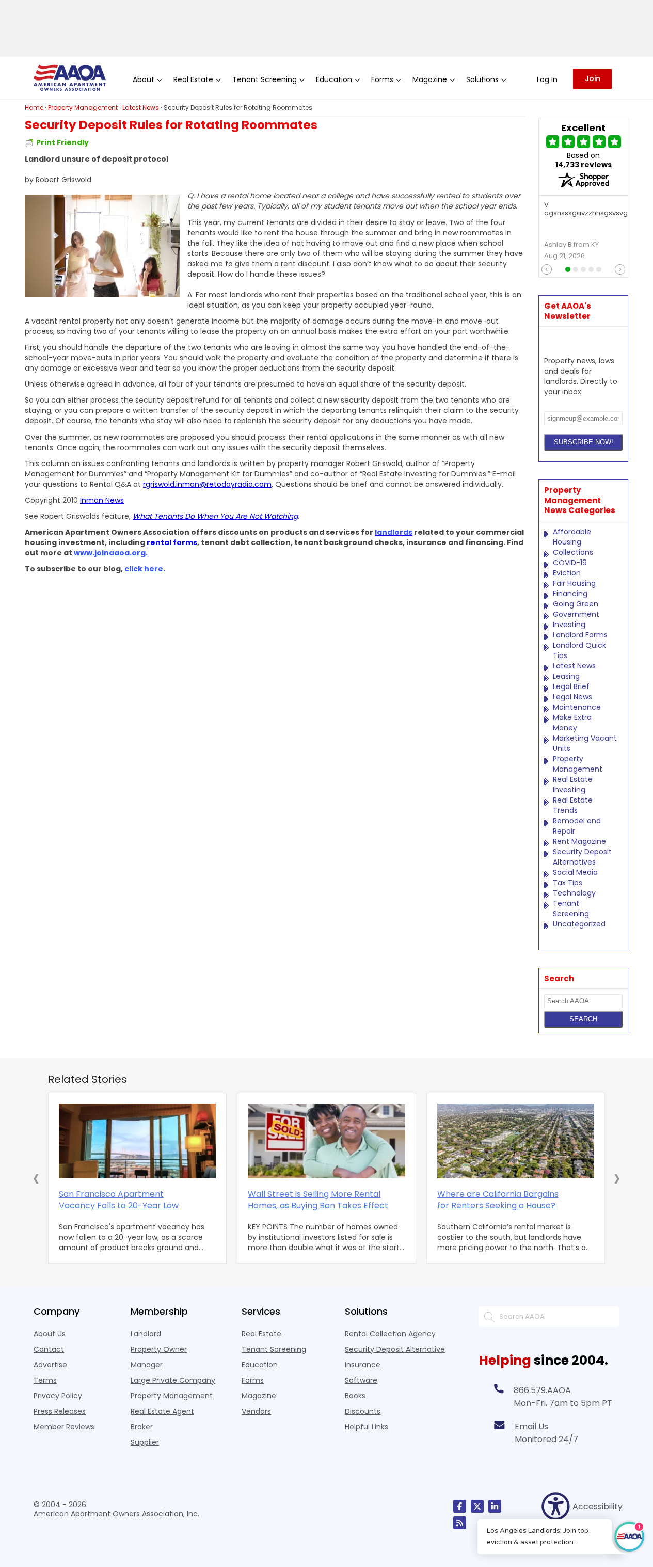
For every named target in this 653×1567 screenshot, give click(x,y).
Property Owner (159, 1349)
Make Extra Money (572, 722)
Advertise (50, 1365)
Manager (147, 1365)
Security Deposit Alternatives (582, 856)
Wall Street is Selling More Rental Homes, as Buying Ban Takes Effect (318, 1200)
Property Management (577, 764)
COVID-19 (570, 562)
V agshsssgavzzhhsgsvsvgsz (589, 209)
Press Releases (60, 1411)
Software (361, 1380)
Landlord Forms (580, 635)
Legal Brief (571, 686)
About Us (50, 1334)
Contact (49, 1349)
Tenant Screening (571, 908)
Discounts (362, 1411)
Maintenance (577, 707)
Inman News (102, 500)
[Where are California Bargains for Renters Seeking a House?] (515, 1141)
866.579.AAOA (542, 1390)
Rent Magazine (579, 841)
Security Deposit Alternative (395, 1349)
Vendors (256, 1411)
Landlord (146, 1334)
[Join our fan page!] (459, 1506)
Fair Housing (574, 583)
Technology (574, 893)
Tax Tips (567, 882)
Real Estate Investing (573, 784)
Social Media (575, 872)
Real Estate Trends (573, 805)
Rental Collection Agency (390, 1334)
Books (355, 1395)
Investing (569, 624)
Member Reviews (64, 1426)
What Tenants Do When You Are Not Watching (215, 516)
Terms (45, 1380)
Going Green (575, 604)
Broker (142, 1426)
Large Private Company (173, 1380)
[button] (36, 1177)
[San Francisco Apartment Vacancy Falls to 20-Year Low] (137, 1141)
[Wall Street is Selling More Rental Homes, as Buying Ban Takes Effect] (326, 1141)
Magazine (259, 1395)
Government (576, 614)
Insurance (362, 1365)
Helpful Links (366, 1426)
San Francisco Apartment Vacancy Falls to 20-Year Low (119, 1200)
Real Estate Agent (162, 1411)
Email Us (531, 1426)
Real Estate (261, 1334)
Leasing (566, 676)
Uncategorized (579, 924)
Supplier (145, 1442)
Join (592, 78)
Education (260, 1365)
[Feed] (459, 1522)
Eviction (567, 573)
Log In (547, 79)
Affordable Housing (572, 536)
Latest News (574, 666)
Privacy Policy (58, 1395)
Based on (583, 160)
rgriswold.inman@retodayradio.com (207, 484)
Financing (570, 593)
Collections (573, 552)
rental (160, 542)
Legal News (572, 697)
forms (185, 542)
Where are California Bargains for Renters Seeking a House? (498, 1200)
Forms (253, 1380)
